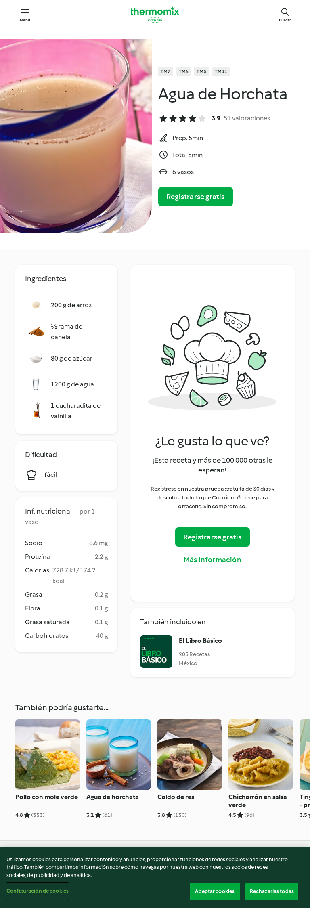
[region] (155, 877)
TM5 (202, 71)
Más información (212, 559)
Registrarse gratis (195, 196)
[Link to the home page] (155, 14)
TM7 (166, 71)
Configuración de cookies (37, 891)
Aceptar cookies (215, 891)
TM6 (184, 71)
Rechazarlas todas (272, 891)
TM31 (221, 71)
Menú (25, 20)
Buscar (285, 20)
